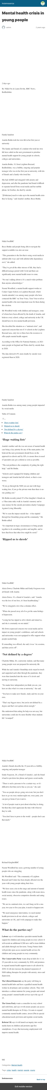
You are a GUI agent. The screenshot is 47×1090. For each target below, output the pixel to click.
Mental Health (16, 1065)
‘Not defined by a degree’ (13, 429)
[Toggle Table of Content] (4, 419)
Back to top (41, 1079)
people (26, 1070)
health (14, 1070)
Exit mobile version (23, 1086)
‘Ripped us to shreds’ (12, 426)
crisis (9, 1070)
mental (20, 1070)
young (32, 1070)
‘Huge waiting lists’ (11, 422)
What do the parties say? (13, 432)
